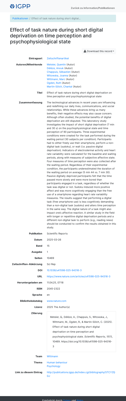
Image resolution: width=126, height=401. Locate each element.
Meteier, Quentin (56, 64)
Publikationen (20, 18)
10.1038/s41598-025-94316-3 (64, 270)
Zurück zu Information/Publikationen (93, 7)
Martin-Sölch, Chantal (59, 86)
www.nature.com (56, 300)
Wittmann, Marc (56, 79)
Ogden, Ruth (54, 82)
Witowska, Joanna (57, 75)
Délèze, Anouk (55, 68)
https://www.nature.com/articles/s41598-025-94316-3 (78, 276)
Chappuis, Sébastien (59, 71)
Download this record (99, 51)
